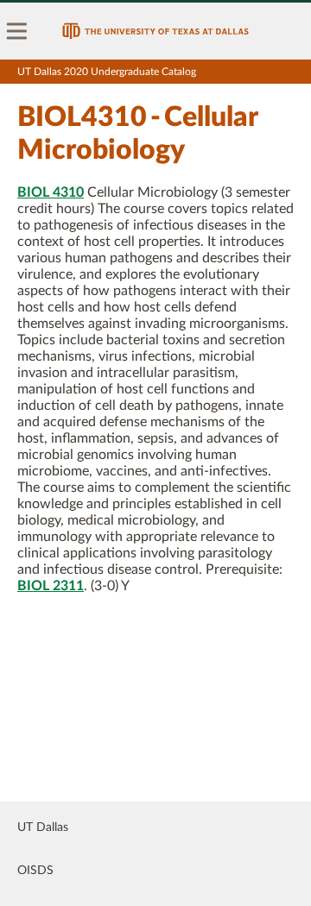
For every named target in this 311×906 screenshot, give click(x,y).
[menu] (17, 31)
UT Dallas (42, 827)
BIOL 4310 (50, 192)
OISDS (35, 871)
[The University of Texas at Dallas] (155, 31)
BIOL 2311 (50, 586)
